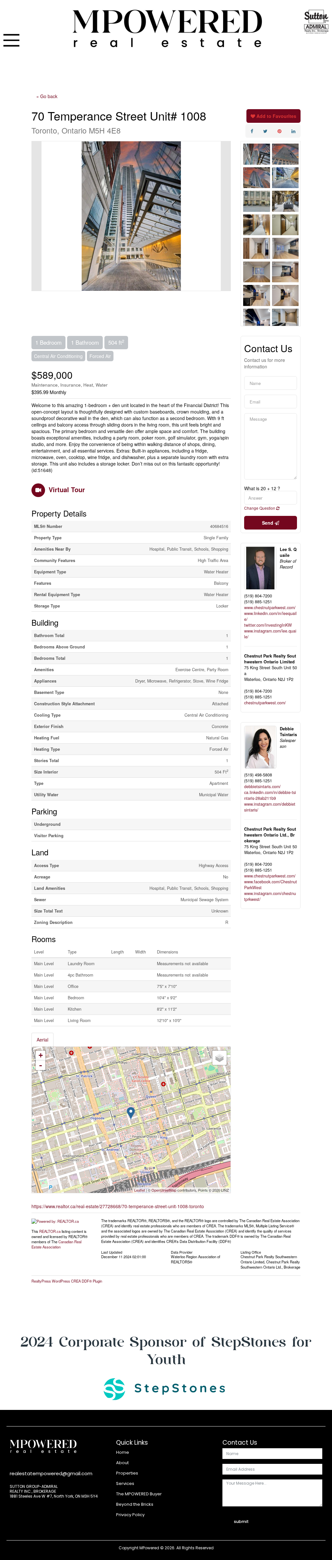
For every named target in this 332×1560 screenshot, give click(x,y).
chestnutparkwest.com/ (265, 703)
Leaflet (139, 1190)
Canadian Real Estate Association (56, 1244)
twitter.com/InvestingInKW (268, 625)
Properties (127, 1473)
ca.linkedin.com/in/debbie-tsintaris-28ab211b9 (270, 795)
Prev (37, 216)
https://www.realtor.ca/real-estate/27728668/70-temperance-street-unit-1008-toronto (117, 1206)
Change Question (260, 508)
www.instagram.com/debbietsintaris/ (269, 807)
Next (226, 216)
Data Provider (182, 1251)
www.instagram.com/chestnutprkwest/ (270, 896)
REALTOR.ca (50, 1231)
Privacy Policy (130, 1515)
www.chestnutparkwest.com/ (270, 607)
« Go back (46, 96)
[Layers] (219, 1058)
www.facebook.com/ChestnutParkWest (270, 884)
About (122, 1463)
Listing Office (251, 1251)
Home (122, 1452)
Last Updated (111, 1251)
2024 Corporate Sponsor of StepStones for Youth (166, 1350)
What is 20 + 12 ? (262, 488)
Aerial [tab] (42, 1039)
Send (268, 522)
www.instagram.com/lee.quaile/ (270, 634)
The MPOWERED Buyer (139, 1494)
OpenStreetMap (163, 1190)
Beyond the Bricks (134, 1504)
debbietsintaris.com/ (262, 786)
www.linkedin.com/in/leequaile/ (270, 616)
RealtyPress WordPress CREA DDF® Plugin (66, 1281)
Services (125, 1483)
